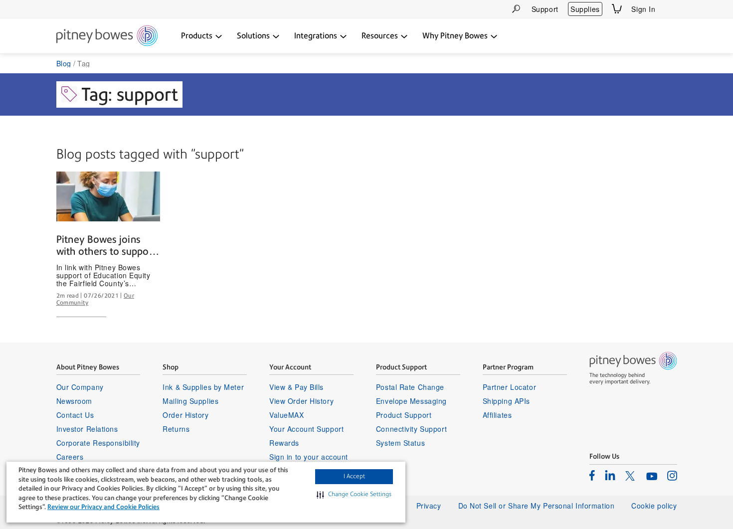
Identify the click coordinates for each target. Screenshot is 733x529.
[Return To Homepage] (107, 36)
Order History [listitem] (185, 414)
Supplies (584, 9)
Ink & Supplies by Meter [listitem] (203, 386)
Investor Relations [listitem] (87, 428)
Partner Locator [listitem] (509, 386)
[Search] (516, 8)
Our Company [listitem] (80, 386)
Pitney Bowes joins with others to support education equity (106, 245)
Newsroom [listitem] (74, 400)
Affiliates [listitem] (497, 414)
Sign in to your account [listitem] (308, 456)
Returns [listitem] (176, 428)
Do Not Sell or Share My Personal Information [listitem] (536, 506)
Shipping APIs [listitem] (506, 400)
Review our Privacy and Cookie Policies (103, 507)
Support (545, 9)
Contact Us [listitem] (75, 414)
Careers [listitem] (70, 456)
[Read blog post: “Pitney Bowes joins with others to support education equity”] (108, 196)
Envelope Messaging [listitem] (411, 400)
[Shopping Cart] (617, 8)
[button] (354, 495)
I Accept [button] (354, 476)
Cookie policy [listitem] (654, 506)
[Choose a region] (671, 9)
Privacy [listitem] (428, 506)
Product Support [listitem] (403, 414)
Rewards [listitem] (284, 442)
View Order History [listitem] (301, 400)
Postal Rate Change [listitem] (410, 386)
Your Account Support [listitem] (306, 428)
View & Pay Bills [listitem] (296, 386)
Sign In (643, 9)
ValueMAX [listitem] (286, 414)
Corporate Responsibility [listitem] (98, 442)
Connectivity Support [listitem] (411, 428)
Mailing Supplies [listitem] (190, 400)
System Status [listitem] (400, 442)
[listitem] (592, 475)
